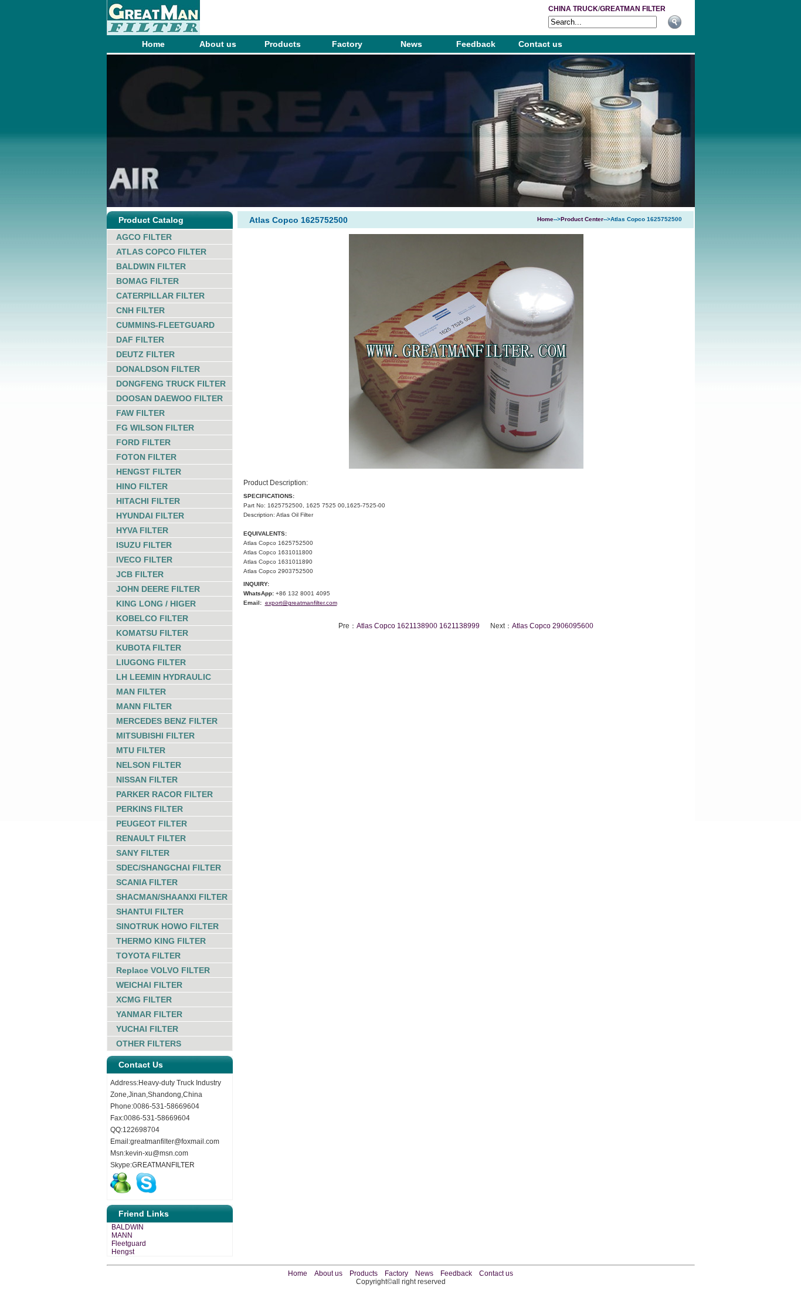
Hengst (122, 1252)
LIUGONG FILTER (151, 662)
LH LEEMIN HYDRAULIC (163, 677)
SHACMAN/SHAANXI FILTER (172, 897)
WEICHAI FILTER (149, 985)
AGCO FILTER (144, 237)
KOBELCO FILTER (152, 618)
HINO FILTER (142, 486)
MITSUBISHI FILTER (155, 735)
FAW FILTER (140, 413)
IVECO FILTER (144, 559)
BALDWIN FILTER (151, 266)
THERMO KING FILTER (161, 941)
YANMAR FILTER (149, 1014)
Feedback (475, 44)
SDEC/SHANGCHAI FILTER (168, 867)
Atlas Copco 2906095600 (552, 626)
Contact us (540, 44)
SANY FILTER (142, 853)
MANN (122, 1235)
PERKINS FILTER (149, 809)
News (411, 44)
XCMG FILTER (144, 999)
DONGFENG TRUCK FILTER (171, 383)
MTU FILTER (140, 750)
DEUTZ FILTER (145, 354)
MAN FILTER (141, 691)
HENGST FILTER (148, 471)
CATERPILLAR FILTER (160, 295)
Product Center (582, 219)
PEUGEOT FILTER (151, 823)
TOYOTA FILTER (148, 955)
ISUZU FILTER (144, 545)
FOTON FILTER (146, 457)
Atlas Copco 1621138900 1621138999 (418, 626)
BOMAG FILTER (147, 281)
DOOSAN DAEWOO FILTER (169, 398)
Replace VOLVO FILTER (163, 970)
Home (153, 44)
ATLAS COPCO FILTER (161, 251)
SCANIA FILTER (147, 882)
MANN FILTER (144, 706)
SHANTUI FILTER (150, 911)
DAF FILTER (140, 339)
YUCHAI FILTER (147, 1029)
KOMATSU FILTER (152, 633)
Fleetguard (128, 1243)
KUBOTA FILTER (148, 647)
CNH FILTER (140, 310)
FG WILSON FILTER (155, 427)
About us (217, 44)
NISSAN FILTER (147, 779)
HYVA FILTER (142, 530)
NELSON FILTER (148, 765)
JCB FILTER (140, 574)
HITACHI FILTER (148, 501)
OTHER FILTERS (148, 1043)
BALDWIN (127, 1227)
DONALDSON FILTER (158, 369)
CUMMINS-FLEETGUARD (165, 325)
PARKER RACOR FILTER (164, 794)
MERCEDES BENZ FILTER (167, 721)
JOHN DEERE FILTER (158, 589)
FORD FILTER (143, 442)
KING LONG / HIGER (156, 603)
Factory (347, 44)
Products (282, 44)
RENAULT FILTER (151, 838)
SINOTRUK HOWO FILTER (167, 926)
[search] (674, 22)
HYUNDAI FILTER (150, 515)
